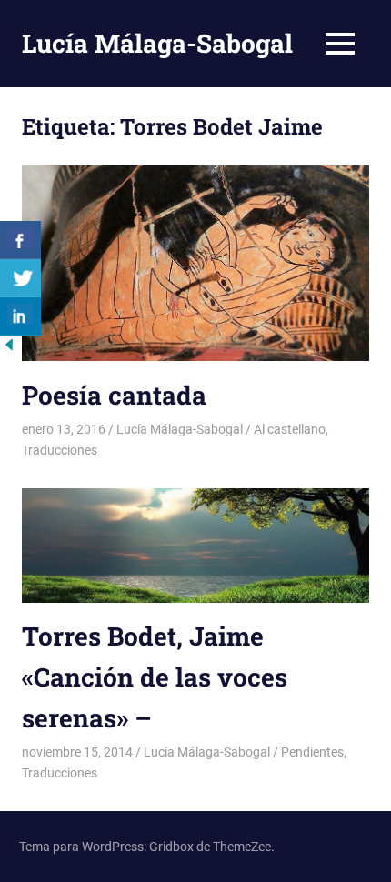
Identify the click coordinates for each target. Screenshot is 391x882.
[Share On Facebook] (20, 240)
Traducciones (59, 450)
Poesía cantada (114, 395)
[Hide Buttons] (9, 348)
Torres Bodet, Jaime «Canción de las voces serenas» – (154, 677)
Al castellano (290, 429)
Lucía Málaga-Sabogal (157, 43)
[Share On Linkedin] (20, 316)
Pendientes (312, 752)
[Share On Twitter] (20, 278)
